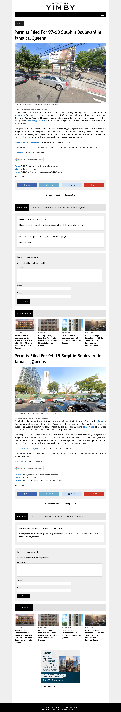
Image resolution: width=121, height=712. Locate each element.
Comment (21, 267)
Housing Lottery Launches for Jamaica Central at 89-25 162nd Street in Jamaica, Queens (48, 340)
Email (19, 293)
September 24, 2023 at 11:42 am (47, 237)
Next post (69, 195)
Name (19, 285)
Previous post (54, 195)
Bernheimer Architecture (27, 142)
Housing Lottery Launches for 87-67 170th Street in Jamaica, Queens (72, 339)
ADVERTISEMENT (48, 686)
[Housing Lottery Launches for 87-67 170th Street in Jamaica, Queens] (72, 329)
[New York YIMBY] (60, 6)
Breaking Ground (36, 120)
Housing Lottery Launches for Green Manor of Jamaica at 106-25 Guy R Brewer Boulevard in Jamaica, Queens (24, 341)
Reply (47, 219)
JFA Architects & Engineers (28, 448)
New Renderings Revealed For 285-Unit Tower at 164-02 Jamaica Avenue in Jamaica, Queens (94, 340)
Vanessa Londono (23, 109)
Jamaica (21, 115)
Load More (60, 695)
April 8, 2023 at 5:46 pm (33, 219)
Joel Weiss (88, 426)
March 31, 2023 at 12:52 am (44, 528)
